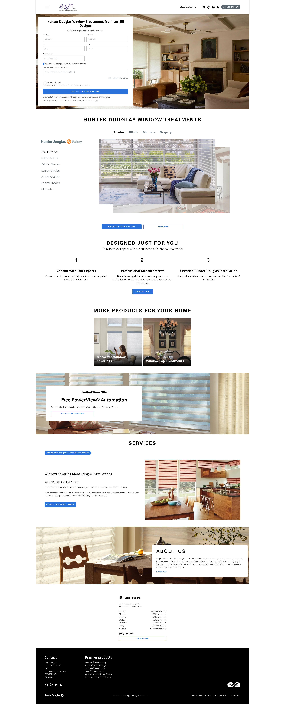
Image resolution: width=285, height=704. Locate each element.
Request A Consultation (121, 227)
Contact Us (142, 291)
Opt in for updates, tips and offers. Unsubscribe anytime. (65, 64)
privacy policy (105, 97)
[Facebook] (204, 7)
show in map (142, 638)
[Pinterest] (213, 7)
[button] (47, 7)
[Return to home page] (90, 7)
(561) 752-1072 (126, 633)
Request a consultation (60, 504)
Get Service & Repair (81, 85)
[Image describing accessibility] (233, 685)
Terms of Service (90, 101)
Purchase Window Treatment (56, 85)
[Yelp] (209, 7)
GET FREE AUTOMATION (72, 414)
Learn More (163, 227)
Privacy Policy (78, 101)
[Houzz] (218, 7)
